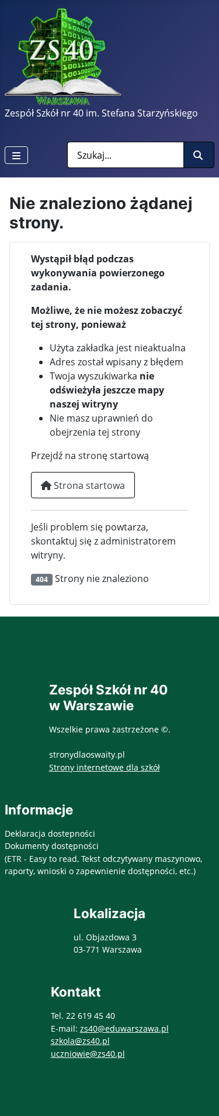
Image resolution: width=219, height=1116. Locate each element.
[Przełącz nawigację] (16, 155)
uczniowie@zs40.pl (88, 1053)
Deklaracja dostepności (50, 833)
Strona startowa (88, 485)
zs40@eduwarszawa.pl (124, 1028)
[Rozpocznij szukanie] (198, 155)
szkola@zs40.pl (80, 1040)
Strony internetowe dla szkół (104, 767)
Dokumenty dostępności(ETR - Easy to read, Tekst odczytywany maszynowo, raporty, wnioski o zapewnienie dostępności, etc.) (103, 858)
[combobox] (125, 155)
